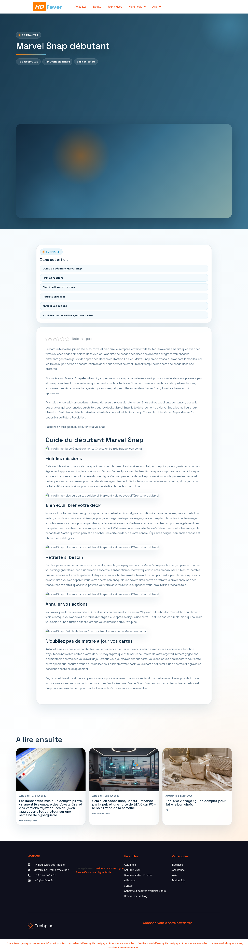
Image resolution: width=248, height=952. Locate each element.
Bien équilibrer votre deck (59, 287)
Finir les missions (53, 277)
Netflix (97, 6)
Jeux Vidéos (114, 6)
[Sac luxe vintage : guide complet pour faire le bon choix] (197, 769)
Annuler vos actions (55, 305)
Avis (154, 6)
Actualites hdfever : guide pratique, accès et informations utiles (101, 943)
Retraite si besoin (54, 296)
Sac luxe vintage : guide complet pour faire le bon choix (196, 803)
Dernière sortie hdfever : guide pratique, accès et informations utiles (172, 943)
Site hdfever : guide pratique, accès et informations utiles (36, 943)
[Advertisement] (124, 94)
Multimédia (135, 6)
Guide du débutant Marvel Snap (62, 268)
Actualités (80, 6)
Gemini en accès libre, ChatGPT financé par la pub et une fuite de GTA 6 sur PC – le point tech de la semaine (124, 804)
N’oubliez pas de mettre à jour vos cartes (68, 315)
